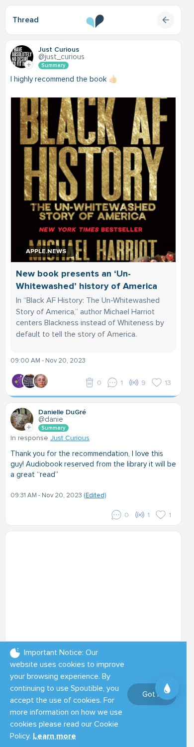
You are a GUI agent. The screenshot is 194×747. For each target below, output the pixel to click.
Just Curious (70, 438)
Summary (53, 65)
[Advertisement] (97, 598)
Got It (152, 694)
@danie (50, 419)
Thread (25, 20)
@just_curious (61, 56)
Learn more (54, 736)
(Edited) (95, 495)
